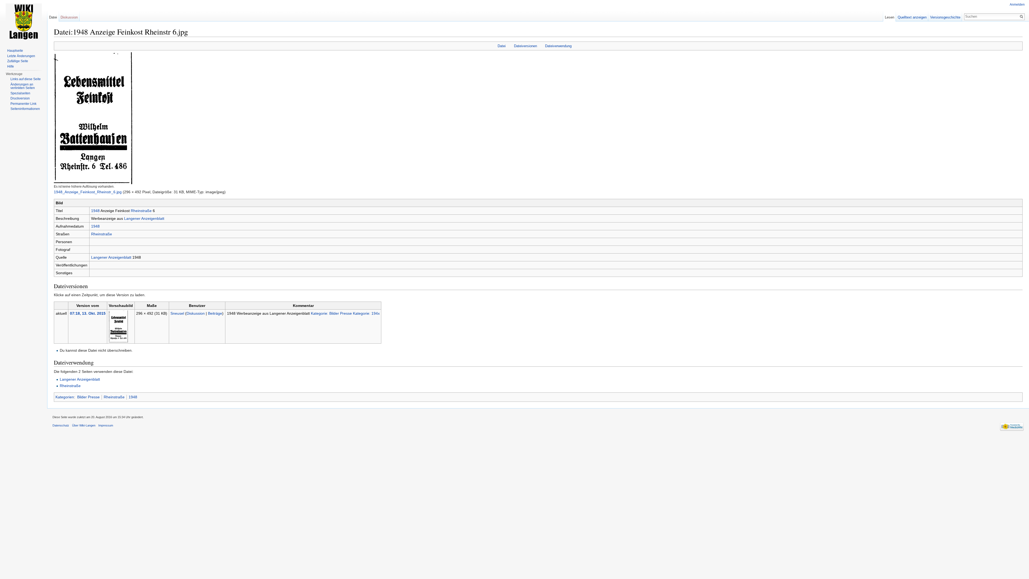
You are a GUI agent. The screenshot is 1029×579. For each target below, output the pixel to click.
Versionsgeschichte (945, 17)
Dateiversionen (525, 46)
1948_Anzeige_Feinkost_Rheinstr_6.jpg (88, 192)
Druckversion (20, 98)
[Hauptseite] (23, 21)
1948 (95, 211)
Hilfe (10, 66)
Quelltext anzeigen (912, 17)
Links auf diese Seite (25, 79)
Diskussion (196, 313)
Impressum (105, 425)
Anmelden (1017, 4)
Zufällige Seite (17, 61)
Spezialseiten (20, 93)
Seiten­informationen (25, 109)
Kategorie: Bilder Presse (331, 313)
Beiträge (215, 313)
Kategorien (64, 397)
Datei (502, 46)
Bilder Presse (88, 397)
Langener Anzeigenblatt (144, 218)
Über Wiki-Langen (83, 425)
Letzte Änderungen (21, 56)
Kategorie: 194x (366, 313)
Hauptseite (15, 51)
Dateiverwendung (558, 46)
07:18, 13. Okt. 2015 (88, 313)
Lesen (889, 17)
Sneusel (177, 313)
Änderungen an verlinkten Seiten (22, 86)
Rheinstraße (141, 211)
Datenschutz (61, 425)
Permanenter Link (23, 104)
